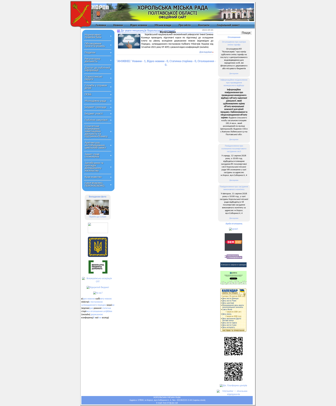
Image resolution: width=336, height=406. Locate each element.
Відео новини (138, 25)
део (85, 299)
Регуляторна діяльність (92, 60)
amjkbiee (107, 311)
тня (100, 317)
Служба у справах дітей (96, 86)
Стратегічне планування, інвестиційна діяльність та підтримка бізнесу (96, 131)
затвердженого (89, 305)
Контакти (203, 25)
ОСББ (88, 94)
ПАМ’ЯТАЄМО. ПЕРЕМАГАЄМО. (95, 184)
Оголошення (234, 37)
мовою (108, 299)
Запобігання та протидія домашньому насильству (94, 167)
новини (91, 299)
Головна (101, 25)
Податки (90, 52)
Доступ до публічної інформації (97, 69)
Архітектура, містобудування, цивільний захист (95, 145)
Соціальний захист (228, 25)
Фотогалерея (168, 32)
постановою (96, 302)
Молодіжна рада (95, 100)
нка (88, 311)
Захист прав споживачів (92, 155)
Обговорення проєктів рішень (95, 45)
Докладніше (205, 52)
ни (113, 305)
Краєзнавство (93, 177)
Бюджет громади (95, 107)
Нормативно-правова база (93, 36)
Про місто (185, 25)
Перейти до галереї (97, 217)
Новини (118, 25)
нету (102, 299)
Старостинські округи (93, 78)
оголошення (96, 311)
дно (91, 308)
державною (97, 314)
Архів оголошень (234, 224)
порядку (101, 305)
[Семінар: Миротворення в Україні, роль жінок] (97, 207)
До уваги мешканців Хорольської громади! (148, 30)
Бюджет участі (94, 113)
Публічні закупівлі (96, 119)
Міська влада (163, 25)
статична (106, 308)
